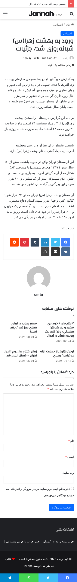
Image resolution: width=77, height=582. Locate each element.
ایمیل (69, 456)
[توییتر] (55, 242)
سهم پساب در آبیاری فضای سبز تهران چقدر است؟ (23, 327)
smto (65, 58)
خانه (68, 24)
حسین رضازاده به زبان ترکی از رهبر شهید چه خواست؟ (33, 3)
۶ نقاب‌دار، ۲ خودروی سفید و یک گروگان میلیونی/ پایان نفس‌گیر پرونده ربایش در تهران (59, 329)
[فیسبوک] (65, 242)
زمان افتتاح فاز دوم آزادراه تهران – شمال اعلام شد (20, 353)
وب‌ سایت (68, 472)
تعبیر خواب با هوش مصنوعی (23, 541)
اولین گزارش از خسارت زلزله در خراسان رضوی (57, 353)
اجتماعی (58, 24)
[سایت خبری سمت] (46, 13)
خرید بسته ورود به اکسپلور (58, 541)
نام (71, 440)
